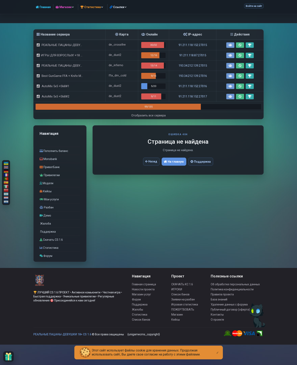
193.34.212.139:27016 (193, 76)
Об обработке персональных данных (235, 284)
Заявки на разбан (183, 299)
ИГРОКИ (176, 289)
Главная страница (144, 284)
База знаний (219, 299)
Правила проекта (222, 294)
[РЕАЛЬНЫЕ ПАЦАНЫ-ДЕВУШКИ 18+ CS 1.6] (39, 282)
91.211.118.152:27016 (193, 86)
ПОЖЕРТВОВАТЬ (182, 309)
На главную (175, 161)
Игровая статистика (184, 304)
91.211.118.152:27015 (193, 45)
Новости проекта (143, 289)
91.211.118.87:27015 (192, 55)
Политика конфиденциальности (232, 289)
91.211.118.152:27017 (193, 96)
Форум (136, 299)
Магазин (177, 314)
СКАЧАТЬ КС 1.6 (182, 284)
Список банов (141, 319)
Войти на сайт (254, 6)
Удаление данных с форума (229, 304)
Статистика (139, 314)
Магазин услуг (141, 294)
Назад (152, 161)
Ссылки (118, 7)
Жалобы (137, 309)
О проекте (217, 319)
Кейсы (175, 319)
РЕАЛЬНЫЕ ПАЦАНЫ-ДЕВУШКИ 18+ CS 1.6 (62, 334)
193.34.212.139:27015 (193, 65)
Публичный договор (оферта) (230, 309)
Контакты (217, 314)
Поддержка (202, 161)
